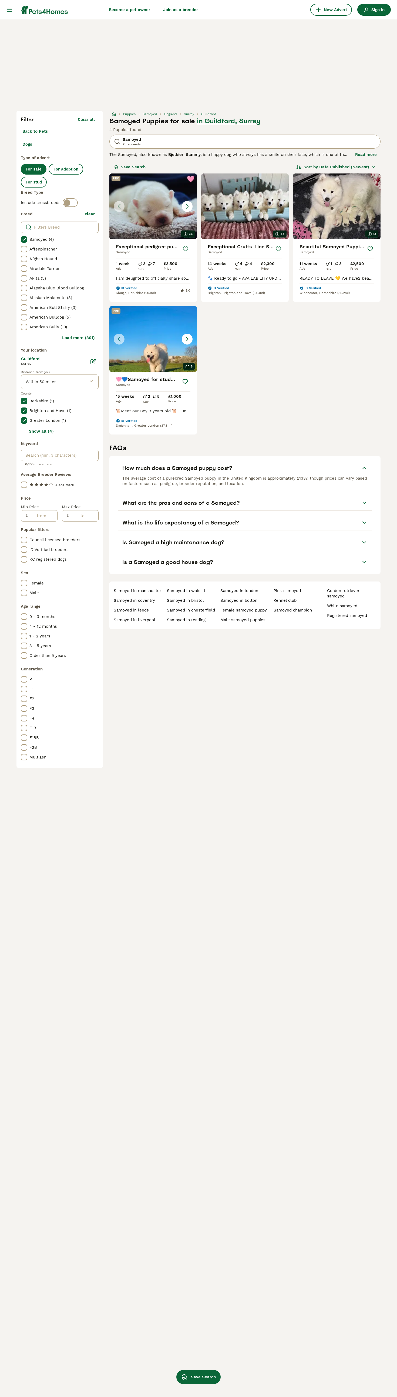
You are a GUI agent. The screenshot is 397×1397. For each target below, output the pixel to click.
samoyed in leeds (131, 610)
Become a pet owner (129, 9)
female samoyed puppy (243, 610)
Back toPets (35, 131)
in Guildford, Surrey (229, 121)
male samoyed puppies (242, 619)
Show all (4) (41, 431)
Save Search (133, 167)
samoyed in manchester (137, 590)
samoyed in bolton (238, 600)
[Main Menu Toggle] (9, 9)
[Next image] (187, 206)
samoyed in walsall (186, 590)
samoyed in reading (186, 619)
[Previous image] (119, 206)
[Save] (185, 248)
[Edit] (93, 361)
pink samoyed (287, 590)
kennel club (285, 600)
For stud (34, 182)
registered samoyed (347, 615)
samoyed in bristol (185, 600)
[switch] (70, 202)
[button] (153, 206)
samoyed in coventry (134, 600)
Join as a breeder (180, 9)
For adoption (65, 169)
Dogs (27, 144)
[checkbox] (24, 239)
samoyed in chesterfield (191, 610)
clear (90, 214)
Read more (366, 154)
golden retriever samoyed (343, 593)
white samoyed (342, 605)
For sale (34, 169)
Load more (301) (78, 337)
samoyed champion (293, 610)
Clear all (86, 119)
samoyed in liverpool (134, 619)
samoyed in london (239, 590)
